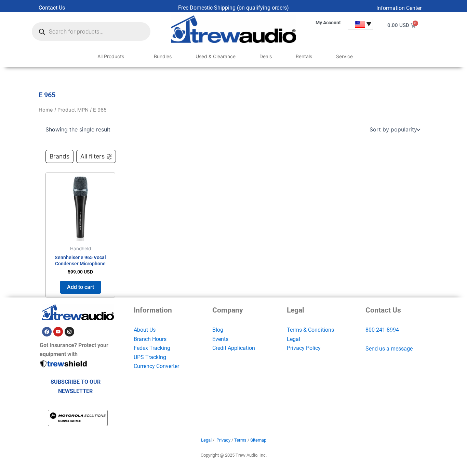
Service (344, 56)
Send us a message (389, 348)
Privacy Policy (304, 348)
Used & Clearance (216, 56)
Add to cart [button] (80, 287)
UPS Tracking (150, 357)
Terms (240, 440)
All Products (110, 56)
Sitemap (258, 440)
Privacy (223, 440)
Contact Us (52, 7)
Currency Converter (156, 366)
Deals (265, 56)
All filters (92, 156)
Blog (217, 330)
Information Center (399, 8)
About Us (145, 330)
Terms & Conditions (310, 330)
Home (46, 110)
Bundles (163, 56)
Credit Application (233, 348)
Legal (293, 339)
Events (220, 339)
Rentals (304, 56)
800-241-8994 (382, 330)
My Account (328, 22)
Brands (59, 156)
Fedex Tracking (152, 348)
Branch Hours (150, 339)
